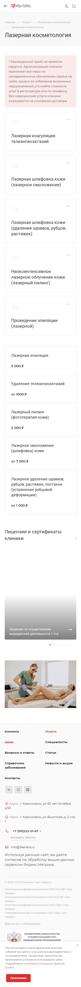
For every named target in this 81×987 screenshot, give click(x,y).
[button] (50, 644)
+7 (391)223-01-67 (25, 831)
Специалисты (56, 742)
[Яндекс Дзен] (28, 789)
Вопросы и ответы (19, 752)
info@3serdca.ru (23, 847)
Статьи (50, 752)
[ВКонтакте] (9, 789)
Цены (9, 742)
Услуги (50, 731)
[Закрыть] (77, 945)
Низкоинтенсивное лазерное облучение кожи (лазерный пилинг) (38, 277)
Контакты (12, 778)
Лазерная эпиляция (29, 355)
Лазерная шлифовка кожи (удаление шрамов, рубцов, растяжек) (38, 228)
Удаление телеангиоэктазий (38, 383)
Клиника (12, 731)
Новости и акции (59, 763)
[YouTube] (18, 789)
